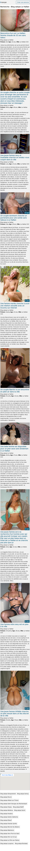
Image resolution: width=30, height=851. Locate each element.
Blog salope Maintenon (7, 830)
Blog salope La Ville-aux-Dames (9, 840)
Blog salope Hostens (6, 813)
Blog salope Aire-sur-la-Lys (8, 837)
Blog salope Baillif (18, 807)
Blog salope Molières (6, 810)
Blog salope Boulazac (21, 843)
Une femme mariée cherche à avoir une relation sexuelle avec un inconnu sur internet (14, 305)
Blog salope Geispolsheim (8, 793)
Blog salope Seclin (19, 810)
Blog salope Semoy (23, 793)
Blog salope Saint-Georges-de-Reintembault (13, 803)
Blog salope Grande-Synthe (8, 823)
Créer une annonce (23, 2)
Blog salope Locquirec (7, 843)
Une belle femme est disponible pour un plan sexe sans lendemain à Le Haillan (14, 448)
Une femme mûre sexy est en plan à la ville (14, 625)
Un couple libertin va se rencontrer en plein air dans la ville (14, 390)
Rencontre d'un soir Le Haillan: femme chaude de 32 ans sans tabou (13, 35)
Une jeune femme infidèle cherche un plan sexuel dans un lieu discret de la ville (14, 713)
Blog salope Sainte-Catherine (9, 817)
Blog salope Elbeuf (6, 820)
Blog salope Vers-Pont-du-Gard (9, 833)
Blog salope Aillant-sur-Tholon (9, 800)
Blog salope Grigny (6, 807)
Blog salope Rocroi (6, 797)
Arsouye (3, 2)
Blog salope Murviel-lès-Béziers (10, 827)
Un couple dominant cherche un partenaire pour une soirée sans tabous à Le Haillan (13, 218)
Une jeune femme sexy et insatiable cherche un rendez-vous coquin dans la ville (14, 157)
